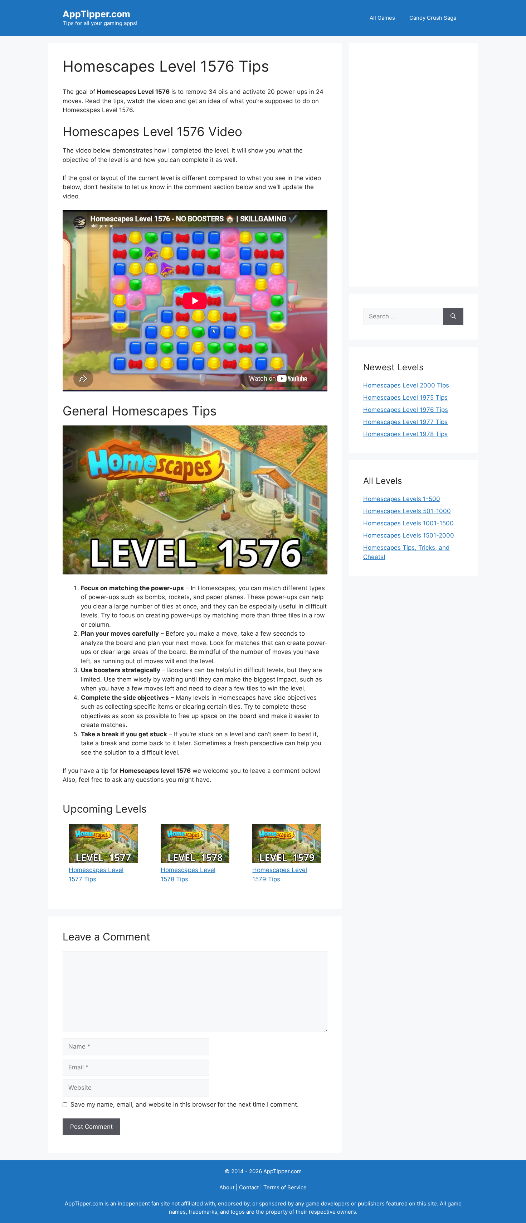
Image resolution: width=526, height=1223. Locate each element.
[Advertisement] (413, 164)
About (226, 1187)
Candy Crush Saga (432, 17)
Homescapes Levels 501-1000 (407, 511)
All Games (382, 17)
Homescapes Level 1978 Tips (405, 434)
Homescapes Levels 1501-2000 (408, 535)
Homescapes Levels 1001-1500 (408, 523)
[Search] (453, 316)
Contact (249, 1187)
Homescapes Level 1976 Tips (405, 409)
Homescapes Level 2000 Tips (406, 385)
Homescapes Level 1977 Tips (405, 421)
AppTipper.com (96, 14)
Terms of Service (285, 1187)
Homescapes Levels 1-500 (401, 498)
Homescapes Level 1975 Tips (405, 397)
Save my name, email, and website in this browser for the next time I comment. (184, 1104)
